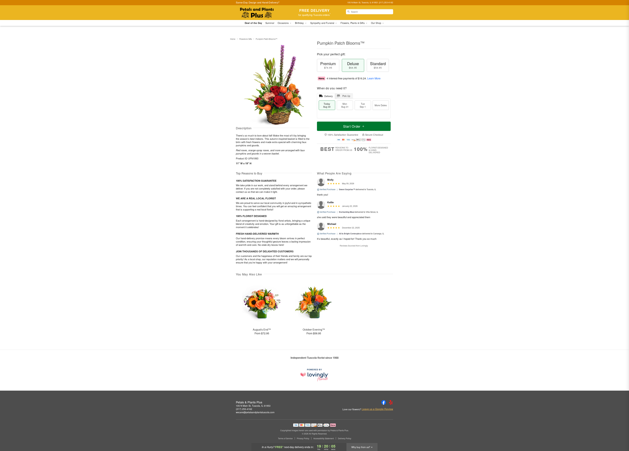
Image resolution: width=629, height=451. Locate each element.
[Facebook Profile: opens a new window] (383, 402)
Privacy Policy (303, 438)
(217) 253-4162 (244, 409)
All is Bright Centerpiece (350, 233)
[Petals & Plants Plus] (259, 12)
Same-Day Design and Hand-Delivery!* (258, 2)
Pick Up (346, 96)
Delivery (328, 96)
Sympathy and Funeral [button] (322, 23)
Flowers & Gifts (245, 38)
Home (232, 38)
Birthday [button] (299, 23)
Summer (269, 23)
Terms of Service (285, 438)
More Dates (381, 105)
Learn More (374, 78)
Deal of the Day (253, 23)
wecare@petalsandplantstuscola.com (255, 412)
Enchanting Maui (346, 211)
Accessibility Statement (323, 438)
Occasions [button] (283, 23)
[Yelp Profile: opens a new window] (391, 402)
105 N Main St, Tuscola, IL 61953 (253, 405)
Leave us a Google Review (377, 409)
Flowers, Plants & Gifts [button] (353, 23)
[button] (620, 437)
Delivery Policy (344, 438)
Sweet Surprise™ (347, 189)
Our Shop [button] (376, 23)
